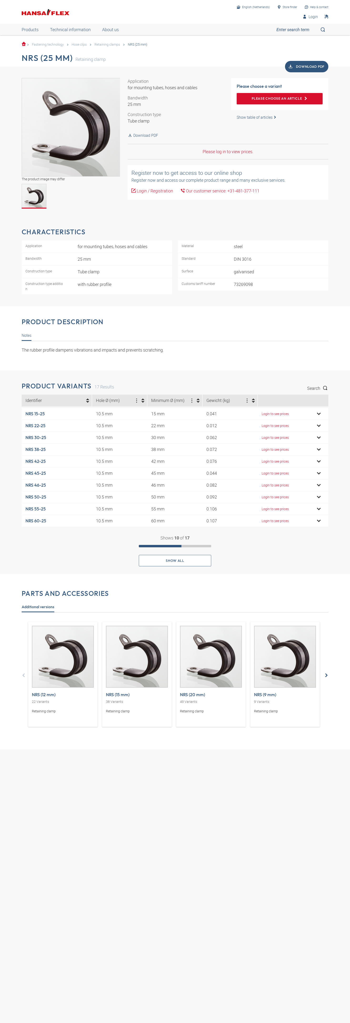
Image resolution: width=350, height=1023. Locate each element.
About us (110, 29)
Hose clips (79, 44)
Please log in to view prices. (228, 151)
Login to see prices (275, 413)
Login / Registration (154, 191)
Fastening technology (48, 44)
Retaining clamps (107, 44)
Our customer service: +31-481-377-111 (222, 191)
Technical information (70, 29)
